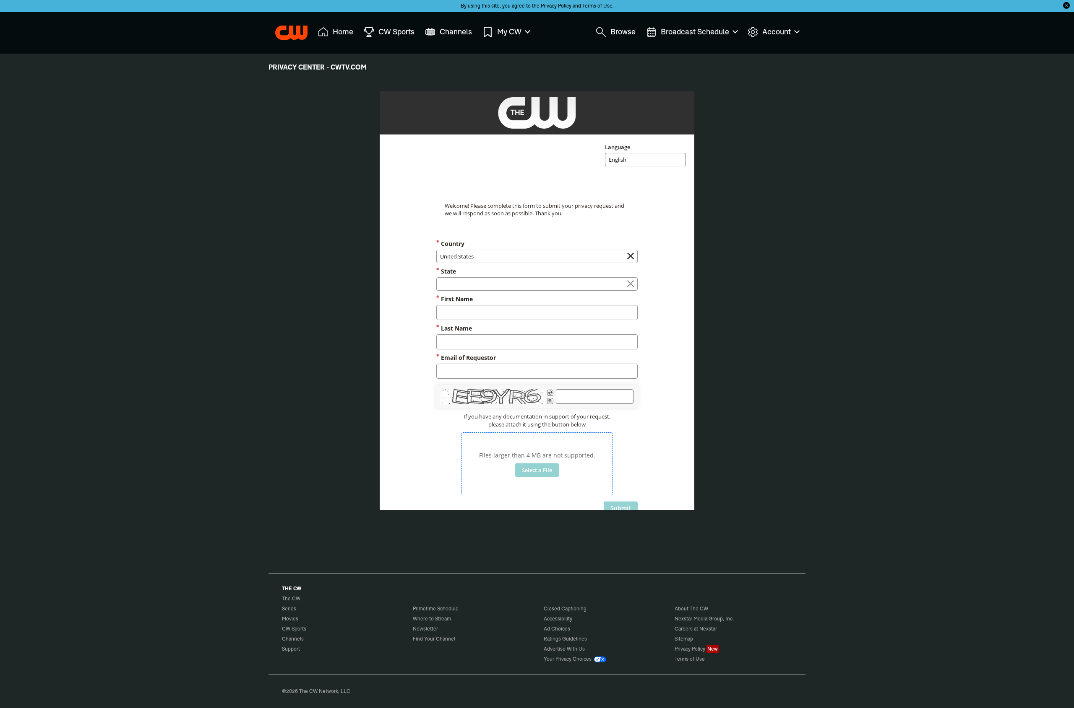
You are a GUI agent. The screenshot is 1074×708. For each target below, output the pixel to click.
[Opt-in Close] (1066, 5)
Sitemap (684, 639)
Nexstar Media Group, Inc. (704, 618)
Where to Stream (432, 618)
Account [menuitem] (776, 31)
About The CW (691, 608)
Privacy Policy (556, 6)
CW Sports (294, 628)
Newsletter (425, 628)
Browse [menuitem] (623, 31)
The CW (285, 30)
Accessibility (558, 618)
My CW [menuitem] (509, 31)
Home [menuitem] (343, 31)
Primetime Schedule (436, 608)
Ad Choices (557, 628)
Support (291, 649)
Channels (293, 639)
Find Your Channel (434, 639)
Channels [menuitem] (456, 31)
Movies (290, 618)
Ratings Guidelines (565, 639)
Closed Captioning (565, 608)
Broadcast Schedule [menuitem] (695, 31)
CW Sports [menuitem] (396, 31)
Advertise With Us (564, 649)
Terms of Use (597, 6)
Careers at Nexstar (696, 628)
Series (289, 608)
